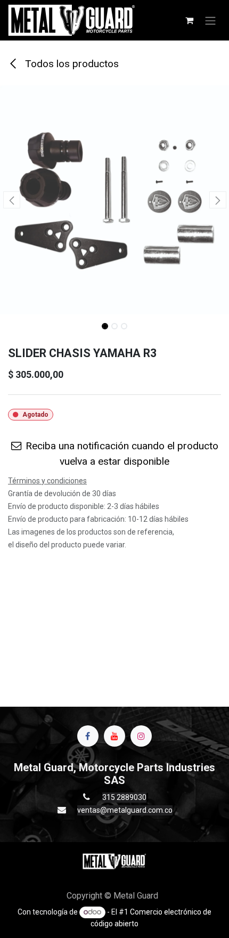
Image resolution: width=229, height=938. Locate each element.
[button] (11, 199)
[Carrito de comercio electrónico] (189, 20)
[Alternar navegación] (210, 20)
